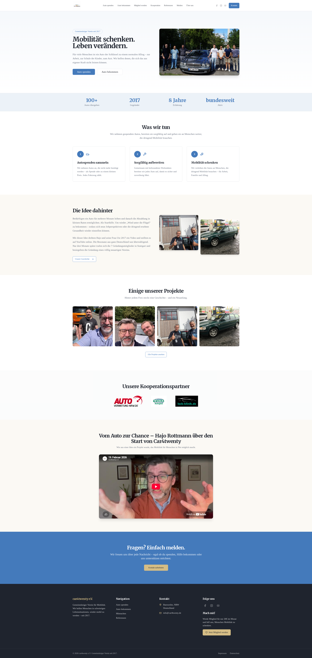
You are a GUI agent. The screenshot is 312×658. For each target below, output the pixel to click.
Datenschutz (234, 653)
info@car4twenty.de (172, 613)
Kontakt (234, 5)
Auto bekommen (123, 5)
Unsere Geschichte (82, 259)
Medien (180, 5)
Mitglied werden (140, 5)
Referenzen (168, 5)
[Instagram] (221, 5)
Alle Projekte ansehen (156, 354)
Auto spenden (108, 5)
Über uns (189, 5)
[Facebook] (217, 5)
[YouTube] (225, 5)
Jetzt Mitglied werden (218, 632)
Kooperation (155, 5)
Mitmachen (121, 613)
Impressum (222, 653)
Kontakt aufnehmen (156, 568)
